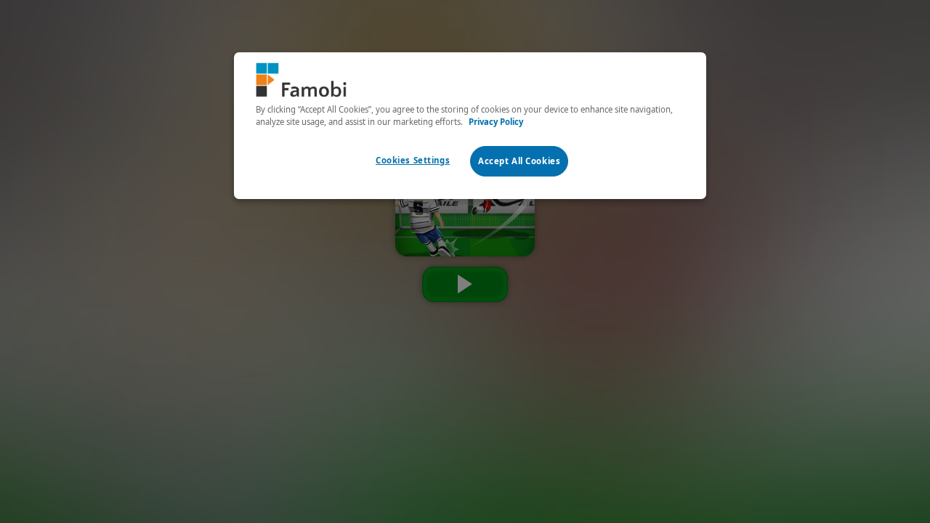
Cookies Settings (413, 160)
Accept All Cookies (519, 160)
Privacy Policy (496, 121)
